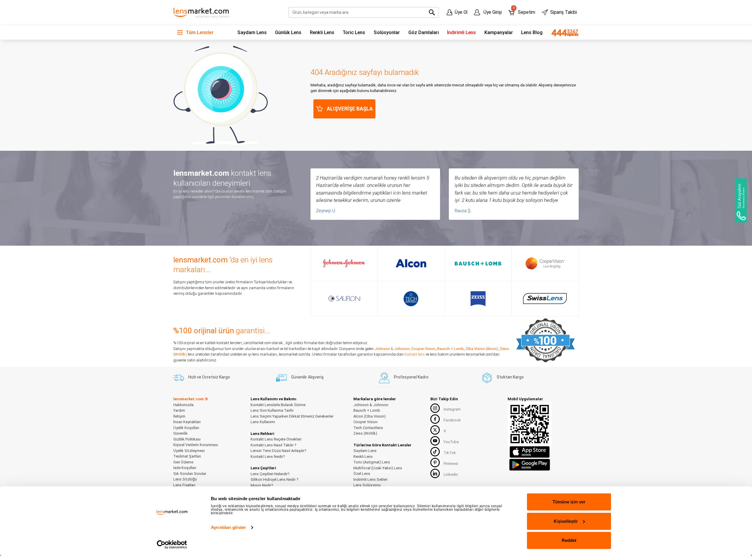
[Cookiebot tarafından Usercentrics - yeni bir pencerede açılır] (172, 544)
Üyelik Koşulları (186, 428)
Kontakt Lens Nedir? (268, 456)
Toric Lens (354, 32)
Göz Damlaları (423, 32)
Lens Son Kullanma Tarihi (272, 410)
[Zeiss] (478, 298)
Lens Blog (532, 32)
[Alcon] (411, 263)
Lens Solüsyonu (367, 485)
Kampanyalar (498, 32)
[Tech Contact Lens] (411, 298)
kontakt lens (414, 354)
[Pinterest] (435, 462)
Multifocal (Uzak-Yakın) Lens (377, 468)
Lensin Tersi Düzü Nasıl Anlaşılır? (278, 450)
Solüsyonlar (387, 32)
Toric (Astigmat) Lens (371, 462)
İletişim (179, 416)
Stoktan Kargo (510, 377)
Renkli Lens (322, 32)
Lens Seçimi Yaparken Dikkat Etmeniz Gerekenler (292, 416)
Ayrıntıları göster (228, 527)
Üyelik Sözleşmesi (189, 450)
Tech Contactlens (368, 428)
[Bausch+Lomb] (478, 263)
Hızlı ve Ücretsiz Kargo (209, 377)
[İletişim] (563, 32)
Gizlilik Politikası (187, 439)
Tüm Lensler (199, 32)
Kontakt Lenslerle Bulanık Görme (278, 405)
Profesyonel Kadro (411, 377)
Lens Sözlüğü (185, 479)
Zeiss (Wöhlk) (365, 433)
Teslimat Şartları (187, 456)
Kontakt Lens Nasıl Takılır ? (273, 445)
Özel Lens (361, 473)
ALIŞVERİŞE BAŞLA (349, 108)
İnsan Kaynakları (187, 422)
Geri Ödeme (183, 462)
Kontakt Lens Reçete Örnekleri (276, 439)
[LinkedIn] (435, 473)
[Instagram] (435, 408)
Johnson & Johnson (392, 348)
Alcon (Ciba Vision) (369, 416)
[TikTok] (435, 451)
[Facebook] (435, 419)
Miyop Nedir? (262, 485)
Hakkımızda (183, 405)
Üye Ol (461, 12)
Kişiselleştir (566, 521)
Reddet (569, 540)
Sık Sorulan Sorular (189, 473)
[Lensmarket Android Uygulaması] (530, 464)
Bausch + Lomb (450, 348)
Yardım (179, 410)
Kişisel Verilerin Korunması (195, 445)
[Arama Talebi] (741, 200)
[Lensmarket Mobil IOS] (530, 451)
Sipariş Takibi (563, 12)
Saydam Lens (252, 32)
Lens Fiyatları (184, 485)
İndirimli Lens (461, 32)
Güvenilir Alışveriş (307, 377)
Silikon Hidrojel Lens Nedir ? (274, 479)
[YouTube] (435, 441)
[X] (435, 430)
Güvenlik (180, 433)
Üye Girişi (492, 12)
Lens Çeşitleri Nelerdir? (270, 474)
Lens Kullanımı (263, 422)
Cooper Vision (423, 348)
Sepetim (524, 11)
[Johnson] (344, 263)
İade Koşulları (184, 467)
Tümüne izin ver (569, 501)
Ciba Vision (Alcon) (482, 348)
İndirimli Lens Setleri (370, 479)
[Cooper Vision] (545, 263)
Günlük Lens (288, 32)
